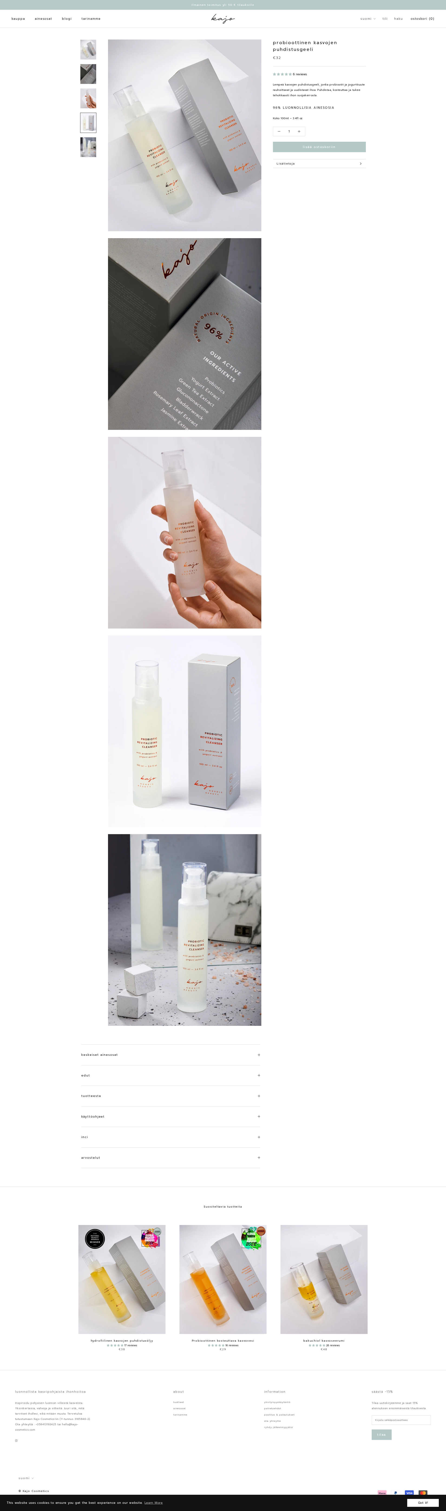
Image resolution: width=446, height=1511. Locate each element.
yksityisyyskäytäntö (277, 1402)
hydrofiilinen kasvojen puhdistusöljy (122, 1341)
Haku (398, 18)
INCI (84, 1137)
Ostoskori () (422, 18)
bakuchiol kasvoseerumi (324, 1341)
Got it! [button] (423, 1503)
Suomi (366, 18)
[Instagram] (16, 1440)
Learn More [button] (153, 1503)
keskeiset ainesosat (99, 1055)
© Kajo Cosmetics (34, 1491)
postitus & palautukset (279, 1414)
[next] (431, 1283)
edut (85, 1075)
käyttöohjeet (93, 1116)
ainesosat (43, 18)
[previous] (14, 1283)
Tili (385, 18)
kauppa (18, 18)
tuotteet (178, 1402)
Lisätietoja (286, 163)
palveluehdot (272, 1408)
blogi (67, 18)
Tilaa (381, 1434)
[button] (283, 74)
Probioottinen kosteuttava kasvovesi (223, 1341)
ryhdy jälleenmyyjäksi (278, 1427)
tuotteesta (91, 1096)
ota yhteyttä (272, 1421)
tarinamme (91, 18)
